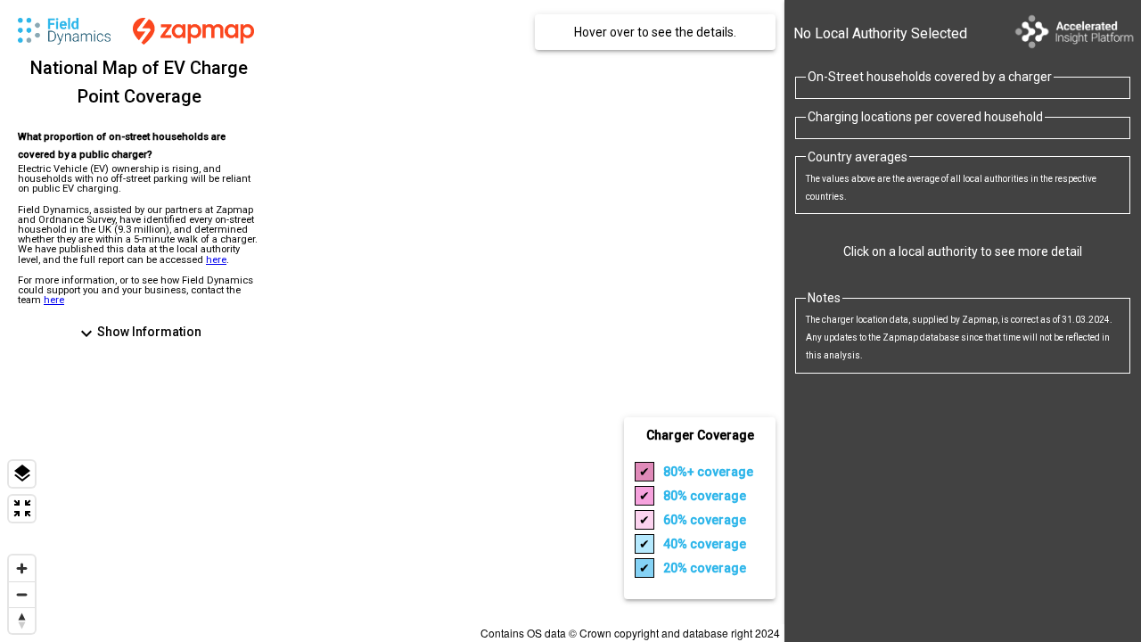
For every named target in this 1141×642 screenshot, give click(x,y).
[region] (392, 321)
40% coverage (704, 544)
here (216, 260)
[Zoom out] (22, 594)
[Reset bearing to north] (22, 620)
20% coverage (704, 568)
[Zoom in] (22, 568)
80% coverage (708, 472)
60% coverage (704, 520)
